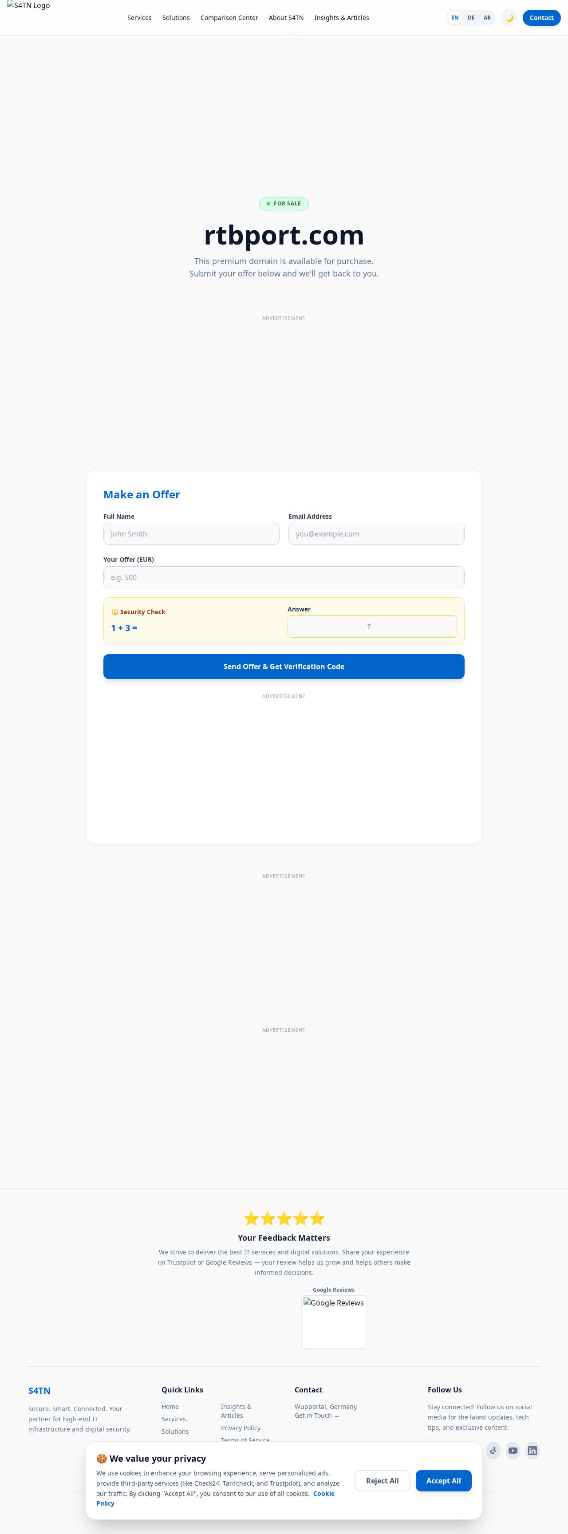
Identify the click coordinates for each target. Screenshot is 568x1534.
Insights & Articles (342, 17)
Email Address (310, 516)
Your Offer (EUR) (128, 559)
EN (455, 17)
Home (170, 1406)
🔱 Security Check (138, 611)
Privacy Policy (240, 1428)
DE (471, 17)
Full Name (118, 516)
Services (139, 17)
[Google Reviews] (333, 1322)
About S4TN (286, 17)
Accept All (443, 1481)
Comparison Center (229, 17)
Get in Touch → (317, 1415)
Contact (542, 17)
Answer (299, 609)
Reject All (382, 1481)
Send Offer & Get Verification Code (284, 666)
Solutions (176, 17)
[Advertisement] (284, 99)
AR (487, 17)
